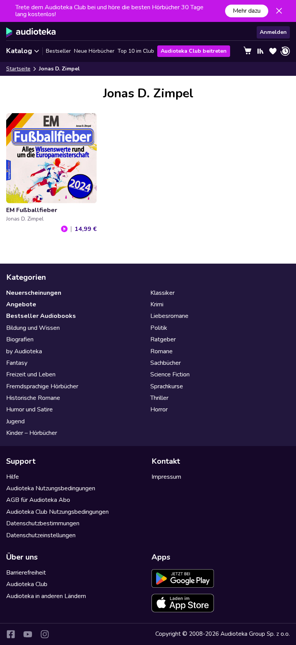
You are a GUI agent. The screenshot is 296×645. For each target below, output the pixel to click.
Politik (158, 328)
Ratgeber (163, 339)
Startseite (18, 68)
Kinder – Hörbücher (31, 433)
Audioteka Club (26, 584)
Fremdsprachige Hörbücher (42, 386)
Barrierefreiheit (26, 572)
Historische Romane (33, 398)
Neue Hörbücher (94, 51)
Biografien (20, 339)
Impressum (166, 477)
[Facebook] (10, 634)
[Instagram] (44, 634)
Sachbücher (165, 363)
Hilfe (12, 477)
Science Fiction (170, 374)
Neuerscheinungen (33, 293)
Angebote (21, 304)
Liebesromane (169, 316)
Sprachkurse (166, 386)
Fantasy (16, 363)
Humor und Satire (29, 409)
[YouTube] (27, 634)
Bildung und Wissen (33, 328)
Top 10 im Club (136, 51)
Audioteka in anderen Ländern (46, 596)
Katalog (19, 50)
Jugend (15, 421)
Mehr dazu (247, 11)
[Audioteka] (31, 32)
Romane (161, 351)
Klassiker (162, 293)
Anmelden (273, 32)
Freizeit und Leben (31, 374)
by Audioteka (24, 351)
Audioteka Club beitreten (194, 51)
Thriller (159, 398)
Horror (159, 409)
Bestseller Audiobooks (41, 316)
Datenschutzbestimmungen (42, 523)
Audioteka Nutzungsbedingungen (50, 488)
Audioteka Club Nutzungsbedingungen (57, 512)
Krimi (156, 304)
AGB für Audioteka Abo (38, 500)
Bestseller (58, 51)
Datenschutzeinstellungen (41, 535)
